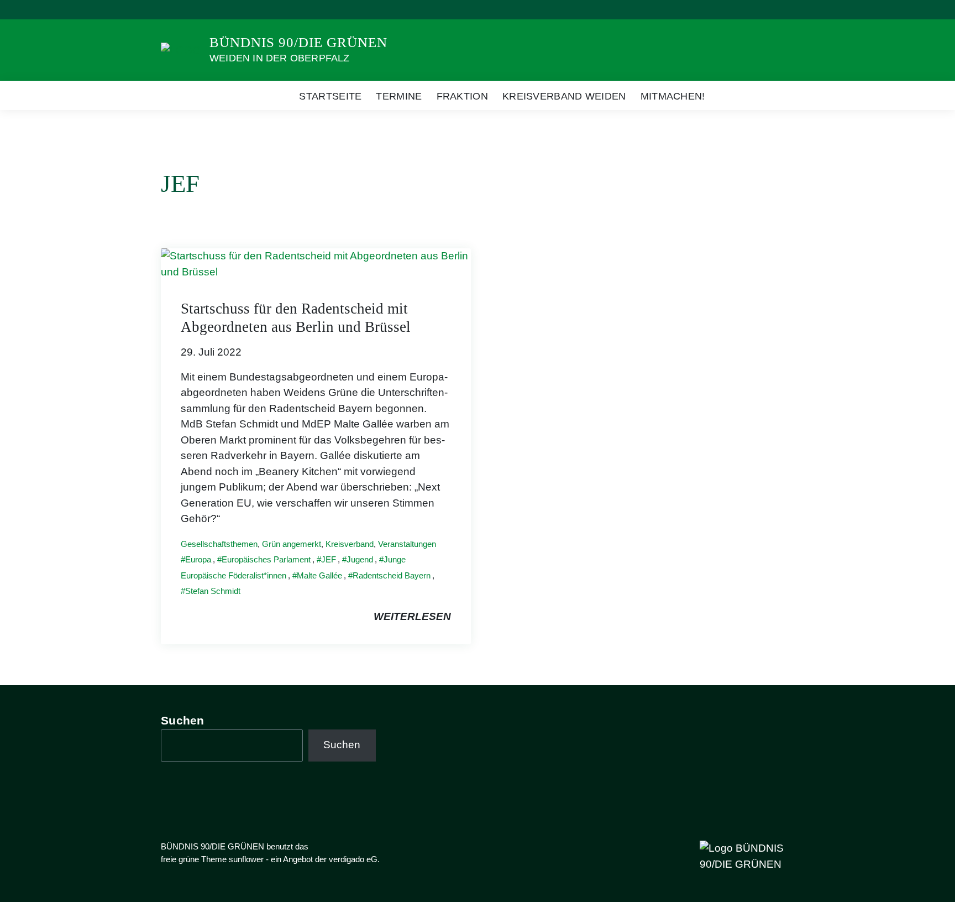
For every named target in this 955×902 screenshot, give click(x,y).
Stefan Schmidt (212, 591)
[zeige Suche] (775, 9)
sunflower (246, 859)
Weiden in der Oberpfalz (279, 58)
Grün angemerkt (291, 544)
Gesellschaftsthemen (219, 544)
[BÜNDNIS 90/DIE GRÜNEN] (181, 49)
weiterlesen (412, 616)
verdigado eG (353, 859)
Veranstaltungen (407, 544)
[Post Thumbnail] (316, 263)
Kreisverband (350, 544)
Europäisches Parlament (266, 559)
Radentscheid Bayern (392, 575)
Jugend (360, 559)
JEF (328, 559)
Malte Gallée (319, 575)
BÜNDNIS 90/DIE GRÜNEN (298, 42)
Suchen (182, 720)
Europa (198, 559)
